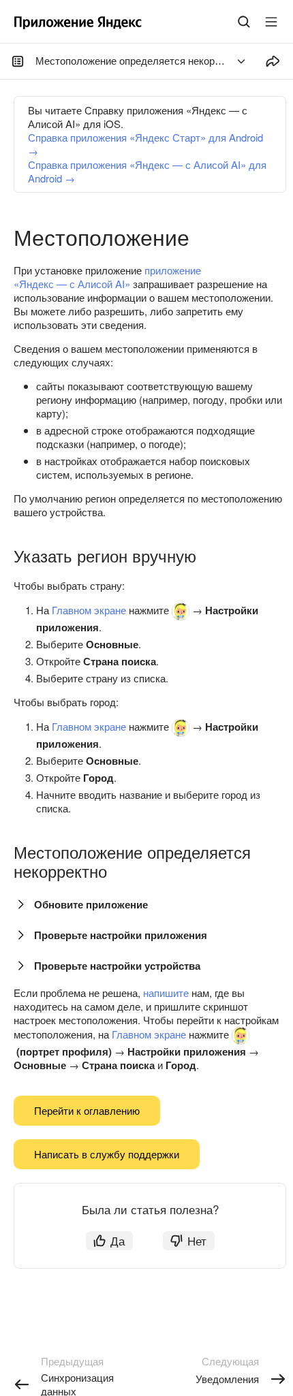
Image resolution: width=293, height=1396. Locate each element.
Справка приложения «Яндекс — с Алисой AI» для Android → (147, 171)
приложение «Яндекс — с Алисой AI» (107, 277)
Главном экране (89, 610)
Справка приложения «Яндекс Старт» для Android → (145, 144)
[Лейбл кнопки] (271, 22)
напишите (166, 992)
